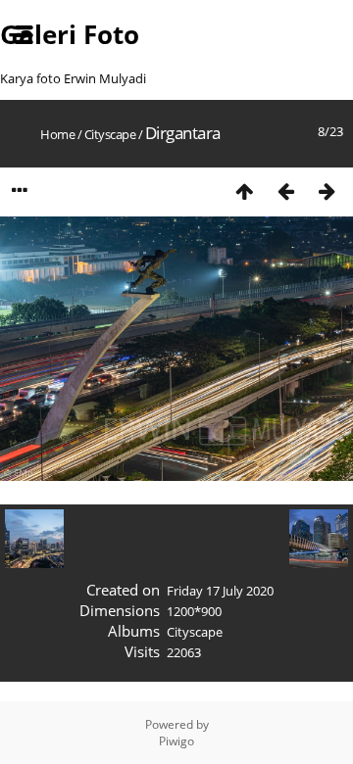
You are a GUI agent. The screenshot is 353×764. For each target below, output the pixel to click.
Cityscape (110, 134)
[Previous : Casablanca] (285, 190)
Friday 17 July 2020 (220, 590)
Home (57, 134)
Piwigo (176, 741)
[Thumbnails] (244, 190)
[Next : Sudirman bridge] (326, 190)
